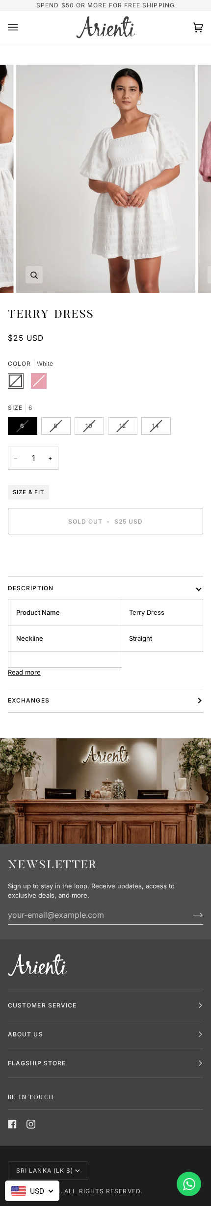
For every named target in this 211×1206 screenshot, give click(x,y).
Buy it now (105, 554)
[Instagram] (30, 1124)
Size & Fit (28, 492)
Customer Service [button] (42, 1005)
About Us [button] (25, 1034)
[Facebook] (12, 1124)
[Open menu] (22, 27)
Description (30, 588)
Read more (24, 672)
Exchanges (29, 700)
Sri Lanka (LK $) (44, 1170)
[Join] (190, 915)
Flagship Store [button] (37, 1063)
